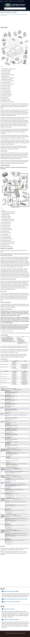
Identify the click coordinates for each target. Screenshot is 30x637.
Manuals (1, 1)
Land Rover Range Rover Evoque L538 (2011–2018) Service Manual (12, 14)
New (14, 1)
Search (22, 1)
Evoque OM (6, 1)
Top (16, 1)
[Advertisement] (15, 22)
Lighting (25, 14)
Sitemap (19, 1)
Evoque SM (11, 1)
